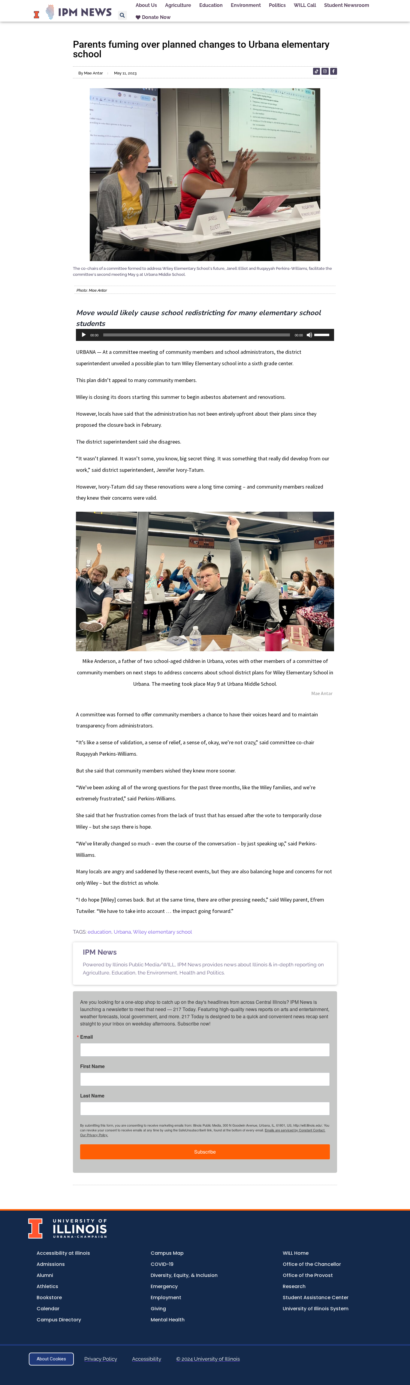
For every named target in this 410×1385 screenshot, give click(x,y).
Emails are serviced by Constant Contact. (295, 1130)
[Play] (84, 335)
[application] (205, 335)
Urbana (122, 932)
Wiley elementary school (162, 932)
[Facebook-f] (333, 71)
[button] (122, 15)
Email (86, 1036)
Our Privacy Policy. (94, 1134)
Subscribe (205, 1151)
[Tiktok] (316, 71)
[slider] (322, 334)
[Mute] (309, 335)
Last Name (92, 1095)
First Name (92, 1066)
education (99, 932)
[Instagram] (324, 71)
